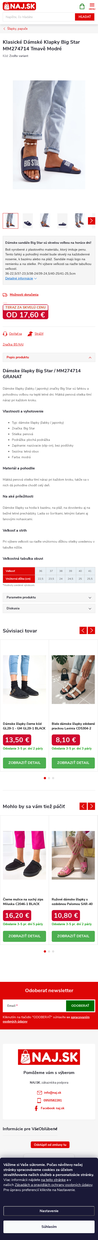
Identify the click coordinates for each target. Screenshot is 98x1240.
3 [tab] (53, 778)
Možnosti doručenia (24, 294)
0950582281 (53, 1100)
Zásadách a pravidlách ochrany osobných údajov (53, 1184)
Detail (34, 762)
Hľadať (85, 17)
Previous (83, 630)
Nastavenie (49, 1210)
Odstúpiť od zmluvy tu (50, 1145)
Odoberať (80, 1006)
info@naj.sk (52, 1092)
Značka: (13, 345)
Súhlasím (49, 1226)
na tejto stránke (53, 1179)
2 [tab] (49, 778)
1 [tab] (45, 778)
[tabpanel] (24, 705)
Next (91, 630)
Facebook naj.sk (52, 1108)
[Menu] (92, 6)
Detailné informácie (19, 278)
